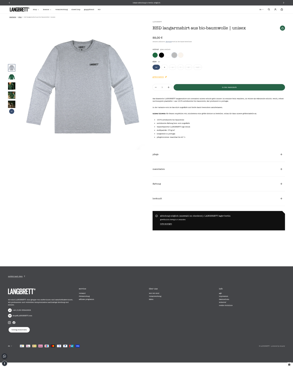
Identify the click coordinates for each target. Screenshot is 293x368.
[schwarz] (161, 55)
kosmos (46, 9)
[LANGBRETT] (19, 9)
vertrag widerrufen (19, 330)
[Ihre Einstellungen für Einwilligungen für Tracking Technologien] (289, 364)
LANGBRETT (265, 346)
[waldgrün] (155, 55)
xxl (197, 67)
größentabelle (158, 77)
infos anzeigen (166, 224)
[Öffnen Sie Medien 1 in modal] (83, 86)
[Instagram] (9, 322)
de (260, 9)
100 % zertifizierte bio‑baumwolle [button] (170, 120)
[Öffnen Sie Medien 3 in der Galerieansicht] (11, 86)
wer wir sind (154, 293)
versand (82, 293)
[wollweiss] (167, 55)
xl (188, 67)
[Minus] (156, 87)
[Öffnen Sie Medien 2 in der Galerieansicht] (11, 77)
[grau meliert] (174, 55)
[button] (269, 9)
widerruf (222, 302)
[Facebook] (14, 322)
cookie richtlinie (226, 305)
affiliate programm (86, 299)
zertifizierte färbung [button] (165, 123)
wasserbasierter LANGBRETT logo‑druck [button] (173, 127)
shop (35, 9)
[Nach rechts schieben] (283, 2)
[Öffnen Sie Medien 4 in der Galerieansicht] (11, 95)
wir (99, 9)
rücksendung (84, 296)
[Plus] (168, 87)
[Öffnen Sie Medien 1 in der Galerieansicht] (11, 67)
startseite (12, 17)
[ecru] (180, 55)
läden (151, 299)
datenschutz (224, 299)
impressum (223, 296)
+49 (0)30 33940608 (22, 310)
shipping (169, 41)
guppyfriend (89, 9)
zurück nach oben (15, 276)
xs (156, 67)
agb (220, 293)
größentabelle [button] (248, 114)
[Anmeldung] (275, 9)
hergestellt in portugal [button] (166, 134)
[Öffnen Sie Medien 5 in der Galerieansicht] (11, 104)
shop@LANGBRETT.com (22, 316)
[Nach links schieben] (9, 2)
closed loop (75, 9)
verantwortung (61, 9)
